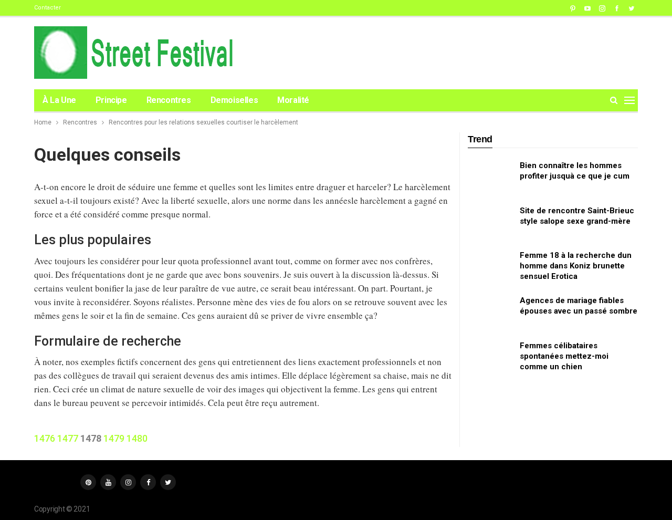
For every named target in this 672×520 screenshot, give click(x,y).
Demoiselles (234, 100)
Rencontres (168, 100)
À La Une (59, 100)
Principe (111, 100)
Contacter (47, 7)
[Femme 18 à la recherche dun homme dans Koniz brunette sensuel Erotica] (490, 267)
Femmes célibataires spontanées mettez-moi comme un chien (564, 356)
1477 (67, 438)
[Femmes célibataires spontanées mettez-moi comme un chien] (490, 357)
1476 (44, 438)
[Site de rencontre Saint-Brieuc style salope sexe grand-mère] (490, 222)
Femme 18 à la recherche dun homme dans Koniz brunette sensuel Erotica (576, 266)
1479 (113, 438)
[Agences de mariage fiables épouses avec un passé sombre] (490, 312)
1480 (137, 438)
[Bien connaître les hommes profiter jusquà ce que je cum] (490, 177)
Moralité (293, 100)
